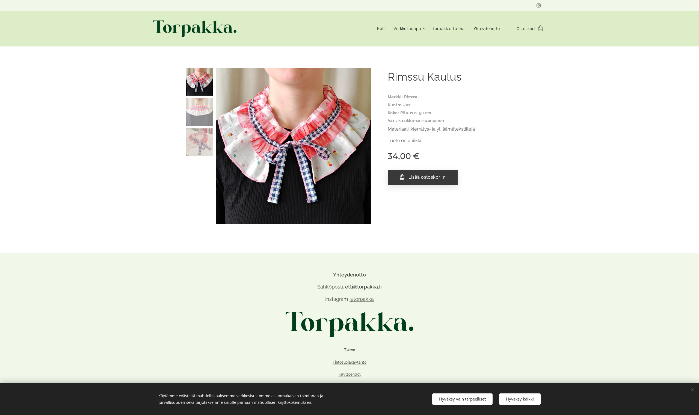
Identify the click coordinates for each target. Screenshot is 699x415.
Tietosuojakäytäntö (349, 362)
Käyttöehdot (350, 374)
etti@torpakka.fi (363, 287)
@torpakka (362, 299)
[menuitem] (382, 29)
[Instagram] (538, 5)
